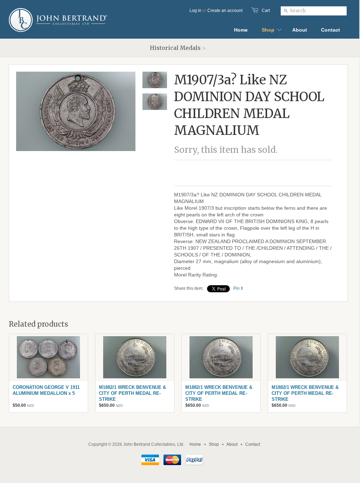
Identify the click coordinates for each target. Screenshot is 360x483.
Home (195, 444)
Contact (252, 444)
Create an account (224, 10)
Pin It (238, 288)
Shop (214, 444)
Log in (195, 10)
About (232, 444)
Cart (266, 10)
